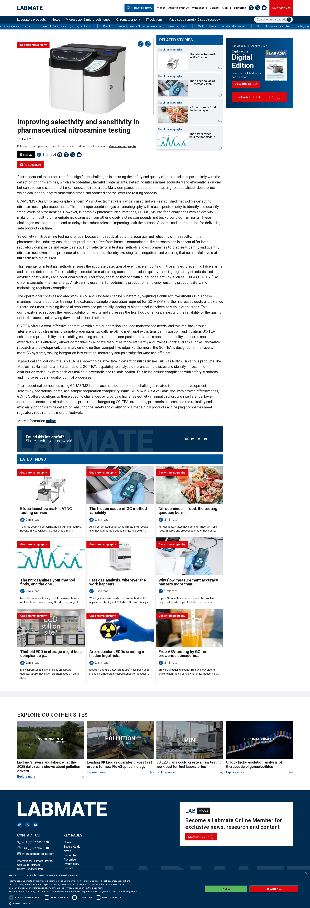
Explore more (26, 776)
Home (67, 842)
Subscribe (240, 7)
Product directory (141, 7)
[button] (73, 903)
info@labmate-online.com (38, 854)
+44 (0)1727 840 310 (35, 848)
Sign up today (198, 836)
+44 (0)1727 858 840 (35, 842)
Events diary (71, 864)
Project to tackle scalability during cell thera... (30, 26)
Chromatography (128, 19)
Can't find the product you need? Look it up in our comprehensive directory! (108, 26)
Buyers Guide (72, 846)
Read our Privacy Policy (125, 891)
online (51, 421)
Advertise (70, 859)
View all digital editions (257, 97)
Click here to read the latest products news (185, 26)
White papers (199, 7)
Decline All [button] (273, 888)
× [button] (306, 873)
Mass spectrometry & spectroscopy (194, 19)
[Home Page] (30, 8)
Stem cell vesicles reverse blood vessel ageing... (247, 26)
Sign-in (226, 7)
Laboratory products (31, 19)
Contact (214, 7)
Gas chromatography (122, 146)
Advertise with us (178, 7)
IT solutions (154, 19)
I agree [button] (225, 888)
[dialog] (155, 889)
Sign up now (281, 7)
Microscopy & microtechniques (88, 19)
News (56, 19)
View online (243, 84)
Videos (161, 7)
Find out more (32, 164)
